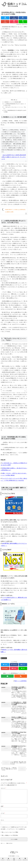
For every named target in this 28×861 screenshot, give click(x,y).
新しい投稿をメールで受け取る (10, 835)
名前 (2, 806)
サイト (2, 820)
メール (3, 813)
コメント (3, 788)
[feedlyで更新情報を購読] (7, 676)
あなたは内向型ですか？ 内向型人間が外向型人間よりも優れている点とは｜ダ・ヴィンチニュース (14, 157)
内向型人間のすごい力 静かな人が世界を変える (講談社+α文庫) (15, 210)
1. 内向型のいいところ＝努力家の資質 (12, 102)
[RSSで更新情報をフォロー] (20, 676)
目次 (12, 99)
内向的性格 (4, 658)
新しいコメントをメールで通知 (10, 832)
